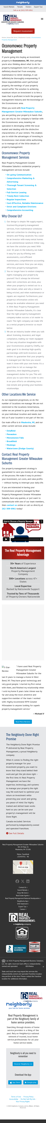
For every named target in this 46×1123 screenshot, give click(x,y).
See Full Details (16, 833)
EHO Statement (22, 904)
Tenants (20, 7)
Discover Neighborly (21, 1064)
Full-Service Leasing (16, 192)
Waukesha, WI (28, 422)
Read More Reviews (23, 722)
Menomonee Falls (15, 437)
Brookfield (12, 441)
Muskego (11, 444)
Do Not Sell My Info (28, 1099)
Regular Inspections (16, 199)
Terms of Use (16, 1097)
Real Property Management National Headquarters (22, 898)
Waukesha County (24, 37)
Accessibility (13, 1099)
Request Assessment (23, 31)
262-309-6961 (9, 508)
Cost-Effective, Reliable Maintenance (25, 203)
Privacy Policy (28, 1097)
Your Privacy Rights (23, 1101)
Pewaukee (12, 434)
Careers (22, 909)
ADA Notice (30, 966)
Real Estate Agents (22, 896)
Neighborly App (22, 901)
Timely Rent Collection (18, 196)
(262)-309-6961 (27, 10)
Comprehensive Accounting (20, 210)
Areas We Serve (12, 37)
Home (4, 37)
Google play (31, 1082)
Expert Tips (38, 7)
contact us (12, 505)
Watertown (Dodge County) (20, 448)
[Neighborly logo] (23, 2)
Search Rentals (9, 7)
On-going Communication (19, 174)
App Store (16, 1082)
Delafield (11, 430)
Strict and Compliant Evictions (21, 206)
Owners (28, 7)
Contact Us (22, 887)
